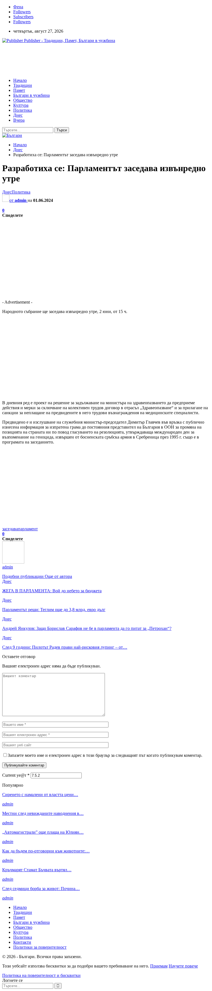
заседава (10, 528)
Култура (20, 105)
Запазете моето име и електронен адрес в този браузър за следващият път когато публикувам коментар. (105, 755)
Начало (20, 80)
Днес (18, 115)
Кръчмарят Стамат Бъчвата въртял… (36, 869)
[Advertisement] (102, 60)
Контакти (22, 942)
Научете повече (183, 966)
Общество (22, 100)
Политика (22, 110)
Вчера (19, 120)
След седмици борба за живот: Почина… (41, 888)
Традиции (22, 85)
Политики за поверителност (40, 947)
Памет (19, 90)
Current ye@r (16, 775)
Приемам (159, 966)
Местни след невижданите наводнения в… (43, 813)
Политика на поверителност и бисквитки (41, 975)
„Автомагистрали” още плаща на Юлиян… (43, 832)
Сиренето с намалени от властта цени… (40, 794)
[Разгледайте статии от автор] (13, 562)
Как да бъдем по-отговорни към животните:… (46, 851)
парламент (28, 528)
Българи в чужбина (31, 95)
